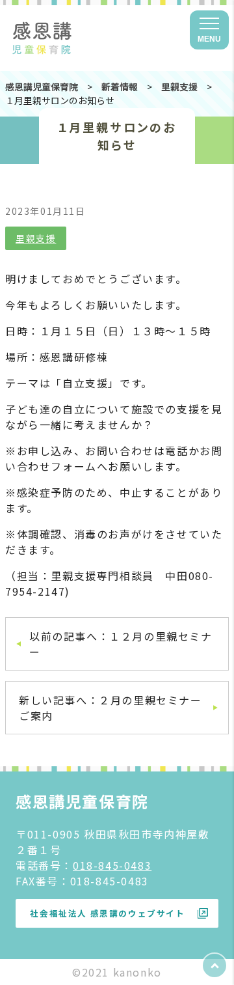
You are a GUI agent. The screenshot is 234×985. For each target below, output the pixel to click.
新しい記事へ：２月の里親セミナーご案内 (110, 707)
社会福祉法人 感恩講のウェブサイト (107, 913)
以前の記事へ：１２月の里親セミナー (121, 643)
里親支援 (36, 238)
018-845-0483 (112, 865)
